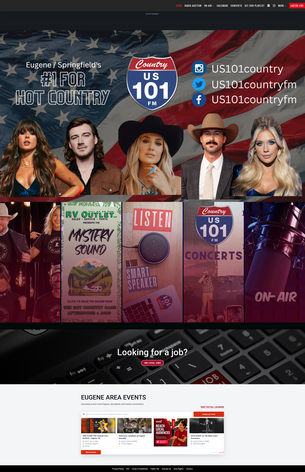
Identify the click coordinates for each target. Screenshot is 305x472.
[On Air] (275, 262)
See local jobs (152, 363)
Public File (155, 468)
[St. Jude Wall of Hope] (30, 262)
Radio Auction (193, 5)
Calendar (222, 5)
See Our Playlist (255, 5)
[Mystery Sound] (91, 262)
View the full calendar (212, 407)
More (281, 5)
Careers (189, 468)
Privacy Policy (118, 468)
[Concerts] (214, 262)
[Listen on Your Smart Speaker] (152, 262)
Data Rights (179, 468)
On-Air (208, 5)
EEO (127, 468)
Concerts (236, 5)
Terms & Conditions (140, 468)
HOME (179, 5)
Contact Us (166, 468)
